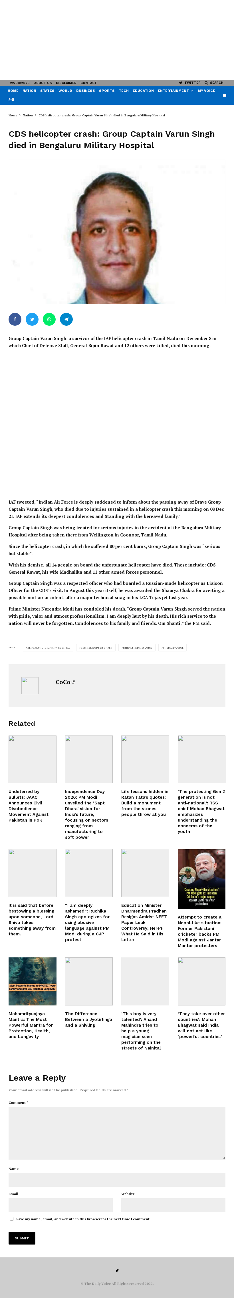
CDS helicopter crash (96, 647)
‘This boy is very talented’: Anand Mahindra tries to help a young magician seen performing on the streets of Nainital (141, 1031)
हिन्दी (11, 100)
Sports (107, 91)
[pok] (33, 760)
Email (13, 1194)
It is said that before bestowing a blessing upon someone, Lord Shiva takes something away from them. (32, 920)
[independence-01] (89, 760)
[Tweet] (32, 319)
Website (128, 1194)
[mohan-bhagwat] (202, 760)
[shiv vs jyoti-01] (89, 981)
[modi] (89, 873)
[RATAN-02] (145, 760)
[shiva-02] (33, 873)
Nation (29, 91)
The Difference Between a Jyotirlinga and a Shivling (88, 1019)
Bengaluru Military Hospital (48, 647)
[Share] (15, 319)
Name (14, 1168)
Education (143, 91)
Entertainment (173, 91)
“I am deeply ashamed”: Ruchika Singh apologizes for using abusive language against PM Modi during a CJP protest (87, 922)
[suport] (202, 879)
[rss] (202, 981)
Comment (18, 1102)
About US (43, 83)
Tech (124, 91)
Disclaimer (66, 83)
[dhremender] (145, 873)
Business (85, 91)
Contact (88, 83)
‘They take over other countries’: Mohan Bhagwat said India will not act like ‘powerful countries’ (201, 1025)
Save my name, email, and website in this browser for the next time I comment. (83, 1219)
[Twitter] (117, 1270)
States (47, 91)
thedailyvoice (173, 647)
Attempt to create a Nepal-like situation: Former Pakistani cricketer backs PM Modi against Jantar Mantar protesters (199, 931)
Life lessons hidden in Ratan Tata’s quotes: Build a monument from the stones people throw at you (144, 803)
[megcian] (145, 981)
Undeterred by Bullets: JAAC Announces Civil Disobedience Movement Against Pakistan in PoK (29, 806)
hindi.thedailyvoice (137, 647)
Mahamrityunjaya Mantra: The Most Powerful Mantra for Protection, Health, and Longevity (31, 1025)
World (65, 91)
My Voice (206, 91)
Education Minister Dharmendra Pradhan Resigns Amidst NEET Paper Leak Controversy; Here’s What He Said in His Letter (144, 922)
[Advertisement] (117, 40)
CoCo (63, 682)
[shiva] (33, 981)
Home (13, 91)
